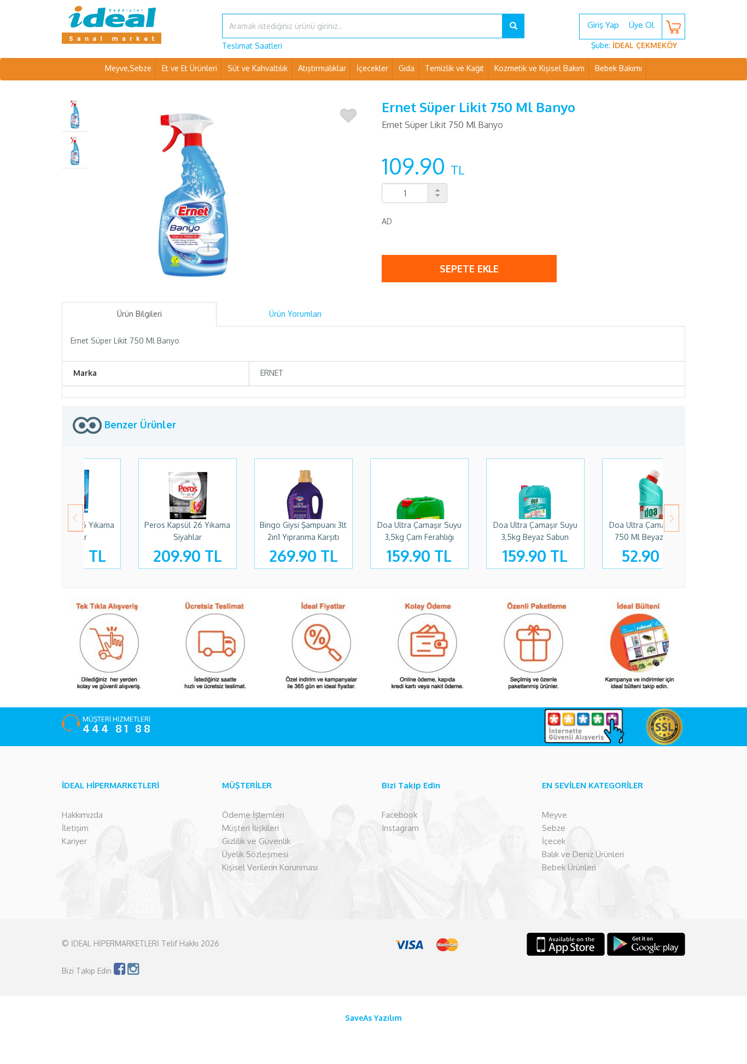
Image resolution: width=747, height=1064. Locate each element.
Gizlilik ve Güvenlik (256, 841)
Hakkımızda (82, 815)
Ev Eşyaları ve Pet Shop (373, 90)
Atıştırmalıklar (322, 68)
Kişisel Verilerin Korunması (270, 867)
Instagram (400, 828)
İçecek (553, 841)
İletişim (75, 828)
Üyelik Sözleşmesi (255, 854)
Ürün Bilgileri (139, 313)
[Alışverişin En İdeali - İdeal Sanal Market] (134, 24)
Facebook (399, 815)
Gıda (407, 68)
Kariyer (74, 841)
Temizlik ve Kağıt (454, 68)
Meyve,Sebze (128, 68)
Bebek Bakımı (618, 68)
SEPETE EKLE (469, 269)
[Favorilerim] (348, 116)
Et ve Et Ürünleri (189, 68)
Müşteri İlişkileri (250, 828)
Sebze (553, 828)
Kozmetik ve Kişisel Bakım (539, 68)
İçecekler (372, 68)
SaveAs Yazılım (373, 1017)
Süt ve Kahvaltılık (257, 68)
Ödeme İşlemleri (253, 815)
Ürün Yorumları (295, 313)
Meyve (554, 815)
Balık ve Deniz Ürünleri (583, 854)
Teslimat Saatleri (252, 45)
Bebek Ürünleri (569, 867)
